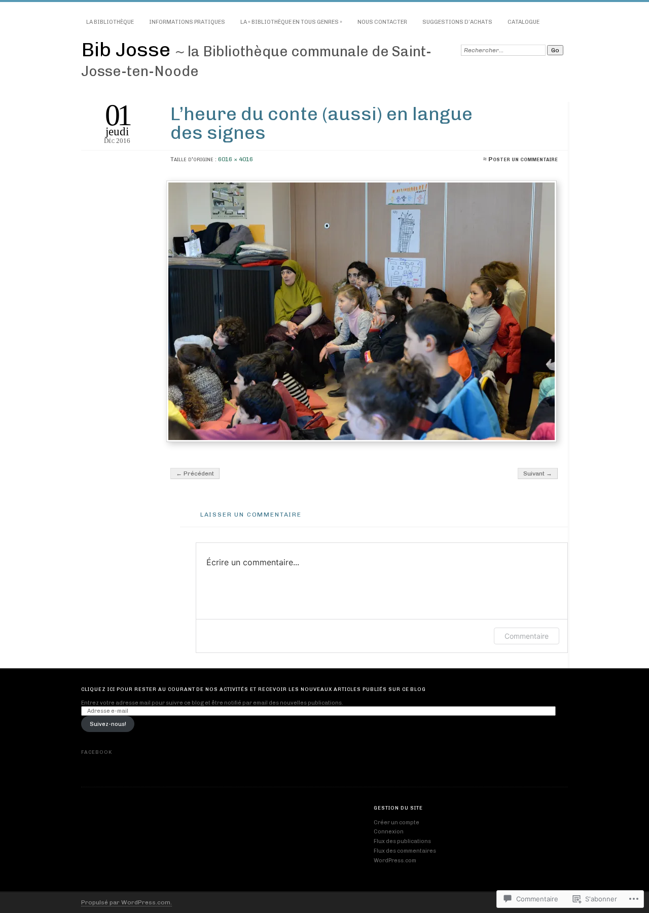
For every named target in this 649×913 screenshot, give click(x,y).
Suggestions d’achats (457, 22)
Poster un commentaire (523, 159)
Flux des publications (402, 841)
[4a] (363, 311)
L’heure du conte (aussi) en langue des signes (321, 123)
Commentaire (526, 636)
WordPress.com (395, 860)
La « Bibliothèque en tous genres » (291, 22)
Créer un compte (396, 822)
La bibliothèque (110, 22)
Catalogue (523, 22)
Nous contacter (382, 22)
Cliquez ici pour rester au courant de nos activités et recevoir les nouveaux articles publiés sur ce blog (253, 689)
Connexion (389, 831)
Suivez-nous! (108, 724)
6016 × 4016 (235, 159)
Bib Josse (128, 49)
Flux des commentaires (405, 851)
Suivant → (537, 473)
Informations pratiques (187, 22)
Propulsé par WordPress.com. (126, 902)
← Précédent (195, 473)
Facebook (96, 752)
